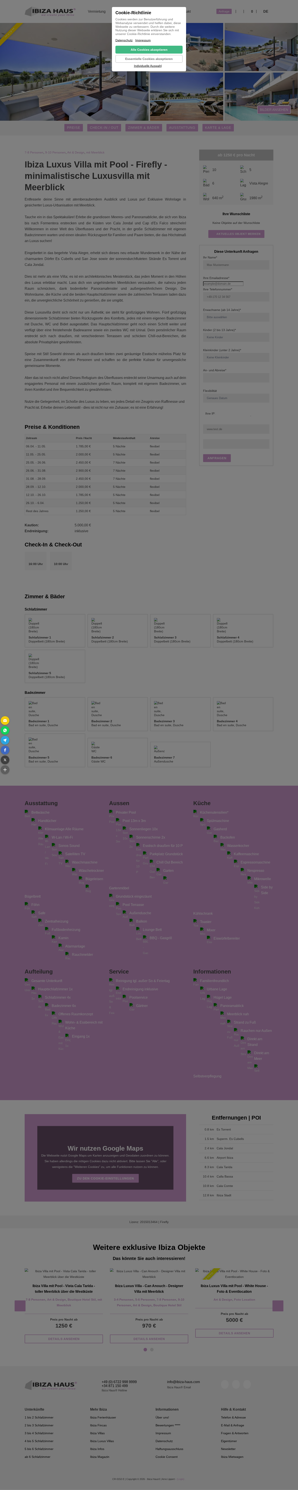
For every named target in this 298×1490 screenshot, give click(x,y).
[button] (5, 720)
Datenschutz (124, 40)
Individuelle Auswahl (148, 66)
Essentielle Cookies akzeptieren (149, 59)
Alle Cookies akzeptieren (149, 49)
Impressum (143, 40)
